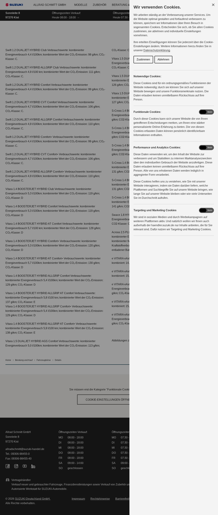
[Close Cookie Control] (213, 5)
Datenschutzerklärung (156, 50)
